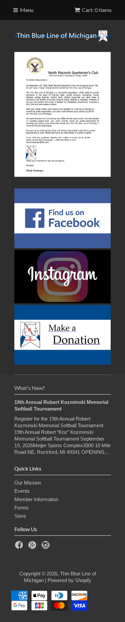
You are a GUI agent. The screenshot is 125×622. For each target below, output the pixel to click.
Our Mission (27, 482)
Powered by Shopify (69, 580)
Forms (21, 507)
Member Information (36, 499)
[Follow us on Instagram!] (47, 547)
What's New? (29, 388)
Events (22, 491)
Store (20, 516)
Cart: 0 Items (97, 10)
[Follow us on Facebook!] (20, 547)
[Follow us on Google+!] (33, 547)
